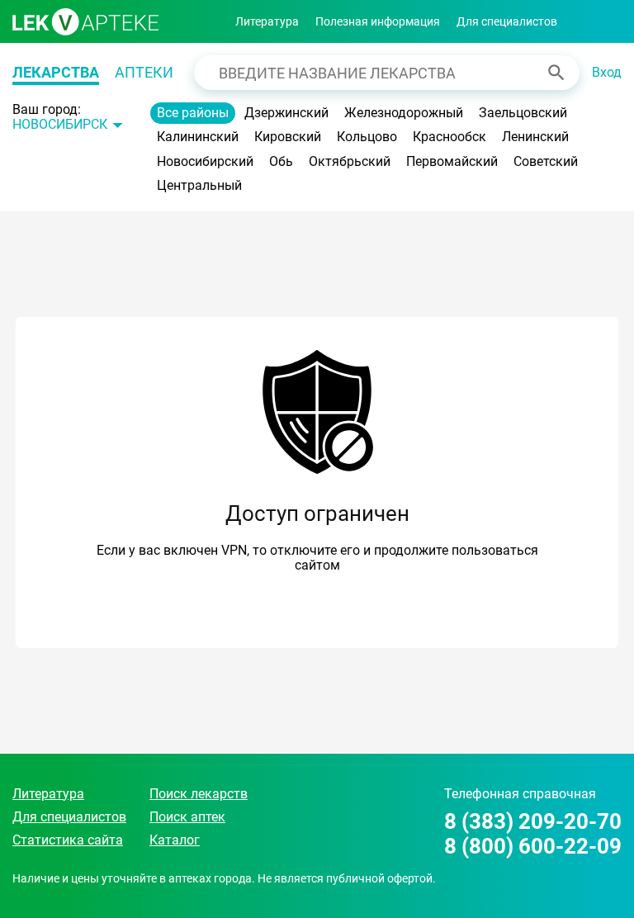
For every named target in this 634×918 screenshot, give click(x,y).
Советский (545, 161)
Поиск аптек (187, 817)
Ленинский (535, 136)
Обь (281, 161)
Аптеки (144, 72)
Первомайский (452, 161)
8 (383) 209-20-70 (533, 822)
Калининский (198, 136)
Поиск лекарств (198, 794)
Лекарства (55, 72)
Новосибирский (205, 161)
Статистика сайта (67, 840)
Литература (267, 21)
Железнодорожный (403, 113)
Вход (607, 72)
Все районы (193, 113)
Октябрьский (349, 161)
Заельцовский (523, 113)
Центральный (199, 185)
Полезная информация (377, 21)
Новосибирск (59, 124)
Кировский (287, 136)
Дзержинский (286, 113)
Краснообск (449, 136)
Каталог (174, 840)
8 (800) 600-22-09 (533, 847)
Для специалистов (507, 21)
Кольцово (367, 136)
